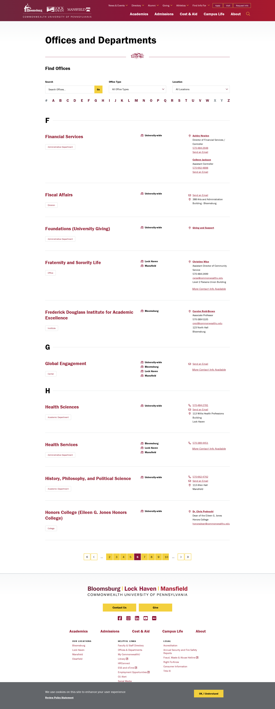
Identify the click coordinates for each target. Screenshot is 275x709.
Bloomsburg (78, 645)
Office (50, 272)
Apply (217, 5)
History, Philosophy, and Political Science (88, 478)
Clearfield (77, 658)
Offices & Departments (130, 649)
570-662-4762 (200, 476)
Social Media (125, 681)
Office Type (115, 81)
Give (155, 607)
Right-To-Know (171, 662)
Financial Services (64, 136)
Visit (228, 5)
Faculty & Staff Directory (131, 645)
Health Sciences (62, 407)
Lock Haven (78, 649)
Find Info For (199, 5)
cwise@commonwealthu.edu (208, 278)
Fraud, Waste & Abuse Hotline (179, 657)
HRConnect (124, 663)
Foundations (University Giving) (77, 229)
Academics (139, 14)
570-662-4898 (200, 167)
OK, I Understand (208, 693)
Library (121, 658)
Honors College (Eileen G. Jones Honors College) (86, 515)
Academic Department (58, 417)
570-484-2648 (200, 147)
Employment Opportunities (132, 672)
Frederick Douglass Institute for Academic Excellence (89, 315)
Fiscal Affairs (59, 195)
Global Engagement (65, 363)
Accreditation (170, 645)
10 (167, 557)
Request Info (242, 5)
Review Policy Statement (59, 697)
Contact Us (120, 607)
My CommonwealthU (129, 654)
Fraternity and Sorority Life (73, 262)
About (236, 14)
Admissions (164, 14)
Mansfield (77, 654)
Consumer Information (175, 666)
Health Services (61, 444)
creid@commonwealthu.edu (207, 323)
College (51, 528)
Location (177, 81)
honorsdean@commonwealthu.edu (211, 523)
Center (51, 373)
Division (51, 205)
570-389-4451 (200, 442)
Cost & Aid (188, 14)
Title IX (167, 670)
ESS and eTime (126, 667)
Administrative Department (60, 146)
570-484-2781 (200, 405)
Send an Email (200, 152)
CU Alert (122, 676)
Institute (52, 328)
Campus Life (214, 14)
